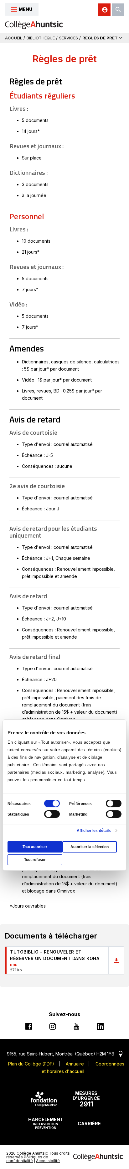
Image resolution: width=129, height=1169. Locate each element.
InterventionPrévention (45, 1123)
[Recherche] (118, 9)
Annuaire (75, 1063)
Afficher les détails (94, 830)
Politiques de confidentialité (27, 1159)
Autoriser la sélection (89, 847)
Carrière (89, 1123)
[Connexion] (104, 9)
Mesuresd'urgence (86, 1099)
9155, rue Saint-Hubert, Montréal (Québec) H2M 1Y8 (64, 1053)
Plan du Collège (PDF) (31, 1063)
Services (68, 37)
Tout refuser (35, 860)
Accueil (13, 37)
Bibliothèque (41, 37)
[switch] (113, 803)
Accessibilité (48, 1160)
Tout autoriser (35, 847)
